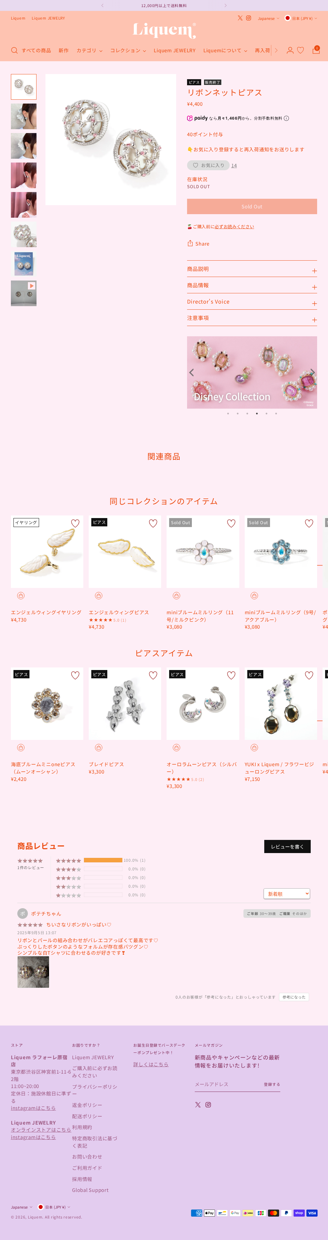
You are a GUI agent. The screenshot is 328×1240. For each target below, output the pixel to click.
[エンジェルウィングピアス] (125, 551)
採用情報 (82, 1178)
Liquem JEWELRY (93, 1056)
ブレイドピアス (106, 763)
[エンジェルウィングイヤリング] (47, 551)
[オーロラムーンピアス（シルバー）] (203, 703)
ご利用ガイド (87, 1167)
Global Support (90, 1189)
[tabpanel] (252, 372)
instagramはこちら (33, 1107)
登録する (272, 1084)
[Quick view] (21, 595)
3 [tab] (247, 413)
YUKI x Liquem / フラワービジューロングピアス (280, 767)
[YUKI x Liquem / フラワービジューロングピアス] (281, 703)
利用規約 (82, 1126)
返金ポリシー (87, 1104)
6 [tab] (276, 413)
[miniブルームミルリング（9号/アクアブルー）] (281, 551)
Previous (193, 372)
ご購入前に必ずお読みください (95, 1071)
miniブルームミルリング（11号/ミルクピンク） (200, 615)
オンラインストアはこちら (41, 1129)
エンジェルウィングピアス (119, 612)
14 (234, 165)
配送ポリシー (87, 1115)
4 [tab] (257, 413)
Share (202, 243)
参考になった (294, 997)
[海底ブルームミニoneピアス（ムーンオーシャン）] (47, 703)
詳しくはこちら (150, 1064)
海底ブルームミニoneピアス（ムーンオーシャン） (43, 767)
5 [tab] (266, 413)
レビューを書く (287, 846)
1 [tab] (228, 413)
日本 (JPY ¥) (302, 18)
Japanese (266, 18)
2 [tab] (237, 413)
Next (311, 372)
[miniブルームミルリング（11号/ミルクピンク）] (203, 551)
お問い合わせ (87, 1156)
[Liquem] (164, 30)
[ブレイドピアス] (125, 703)
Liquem (35, 1216)
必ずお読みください (234, 226)
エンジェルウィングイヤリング (46, 612)
